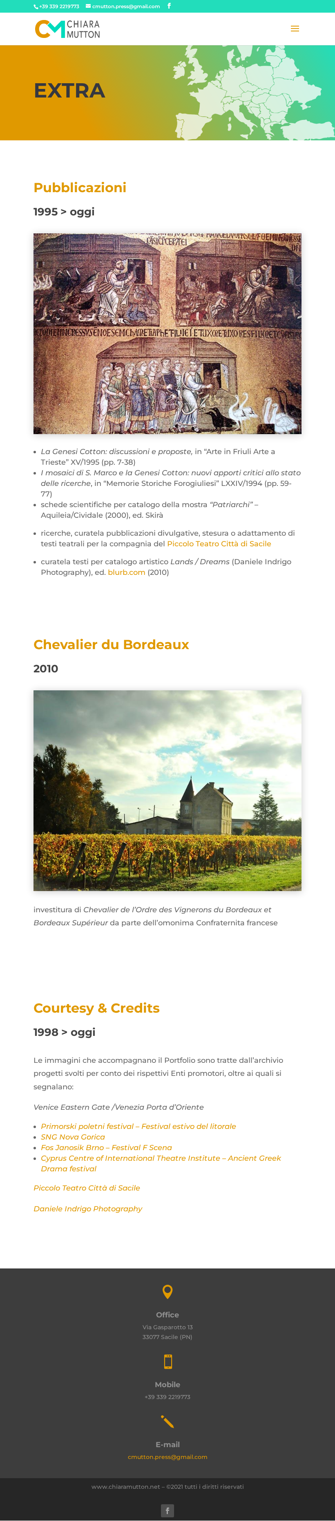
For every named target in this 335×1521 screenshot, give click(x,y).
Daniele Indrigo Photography (88, 1208)
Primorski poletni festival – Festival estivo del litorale (138, 1126)
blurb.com (126, 572)
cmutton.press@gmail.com (168, 1457)
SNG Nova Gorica (73, 1137)
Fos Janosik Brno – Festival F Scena (106, 1147)
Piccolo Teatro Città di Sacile (219, 543)
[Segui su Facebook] (167, 1510)
